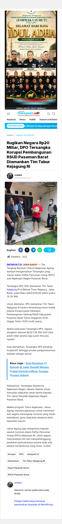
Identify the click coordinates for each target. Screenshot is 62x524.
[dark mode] (48, 114)
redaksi (18, 175)
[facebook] (20, 249)
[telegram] (33, 249)
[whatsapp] (39, 249)
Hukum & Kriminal (25, 135)
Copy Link (49, 250)
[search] (53, 114)
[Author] (10, 176)
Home (10, 135)
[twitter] (27, 249)
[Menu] (8, 114)
